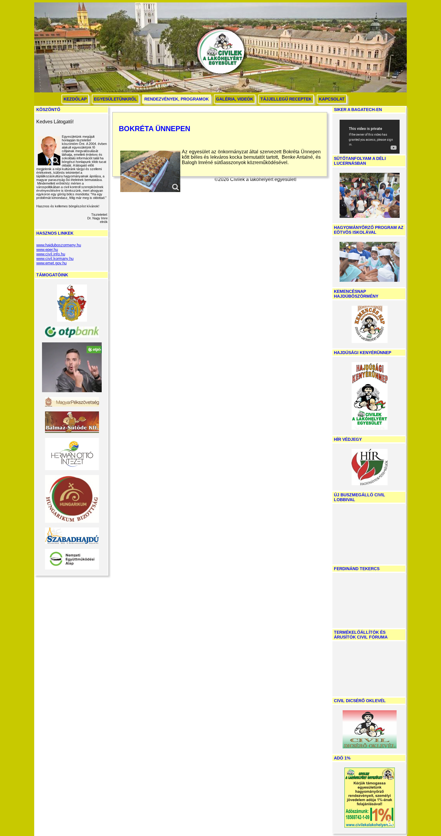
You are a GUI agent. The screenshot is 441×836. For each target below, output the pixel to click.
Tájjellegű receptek (286, 99)
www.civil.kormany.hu (55, 258)
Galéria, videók (234, 99)
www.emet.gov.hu (51, 263)
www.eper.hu (47, 249)
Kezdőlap (75, 99)
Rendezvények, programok (176, 99)
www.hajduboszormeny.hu (58, 245)
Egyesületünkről (115, 99)
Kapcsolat (332, 99)
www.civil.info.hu (50, 254)
